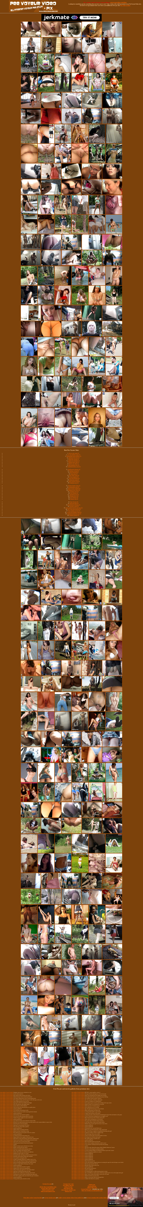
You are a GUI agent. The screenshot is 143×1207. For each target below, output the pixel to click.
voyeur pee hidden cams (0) (74, 512)
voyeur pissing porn (50, 1197)
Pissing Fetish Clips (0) (74, 485)
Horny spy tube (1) (74, 463)
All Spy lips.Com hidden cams (48, 1187)
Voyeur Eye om (47, 1184)
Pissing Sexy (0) (74, 496)
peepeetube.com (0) (74, 487)
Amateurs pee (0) (74, 491)
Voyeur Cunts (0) (74, 506)
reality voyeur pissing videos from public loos (70, 1197)
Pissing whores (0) (74, 515)
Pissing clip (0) (74, 499)
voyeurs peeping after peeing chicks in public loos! (101, 1197)
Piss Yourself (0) (74, 472)
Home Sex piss (68, 1187)
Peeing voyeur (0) (74, 471)
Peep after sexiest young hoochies (33, 1197)
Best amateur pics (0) (73, 465)
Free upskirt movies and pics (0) (74, 508)
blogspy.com (68, 1191)
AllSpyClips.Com (92, 1187)
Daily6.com (92, 1184)
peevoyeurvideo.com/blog (118, 2)
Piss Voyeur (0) (74, 502)
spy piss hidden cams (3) (73, 454)
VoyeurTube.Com (86, 1189)
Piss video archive (125, 5)
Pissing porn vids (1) (73, 462)
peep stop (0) (74, 474)
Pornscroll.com (92, 1186)
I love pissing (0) (74, 477)
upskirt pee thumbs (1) (74, 460)
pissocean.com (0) (74, 480)
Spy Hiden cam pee (68, 1185)
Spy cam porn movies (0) (74, 509)
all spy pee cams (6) (74, 453)
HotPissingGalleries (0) (74, 469)
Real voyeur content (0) (74, 488)
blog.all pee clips (68, 1188)
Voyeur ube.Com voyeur (48, 1188)
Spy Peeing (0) (74, 493)
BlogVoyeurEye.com (48, 1190)
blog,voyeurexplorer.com (48, 1191)
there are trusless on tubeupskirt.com (92, 1190)
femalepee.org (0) (74, 494)
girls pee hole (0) (74, 503)
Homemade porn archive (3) (73, 456)
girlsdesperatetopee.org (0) (74, 513)
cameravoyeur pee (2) (74, 457)
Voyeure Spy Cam (68, 1184)
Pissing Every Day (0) (74, 490)
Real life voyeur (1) (74, 459)
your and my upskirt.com (68, 1190)
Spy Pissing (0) (74, 497)
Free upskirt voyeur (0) (74, 510)
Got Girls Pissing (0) (74, 478)
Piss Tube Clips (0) (74, 475)
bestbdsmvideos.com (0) (74, 466)
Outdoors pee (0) (74, 483)
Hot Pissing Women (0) (74, 505)
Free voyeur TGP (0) (74, 481)
